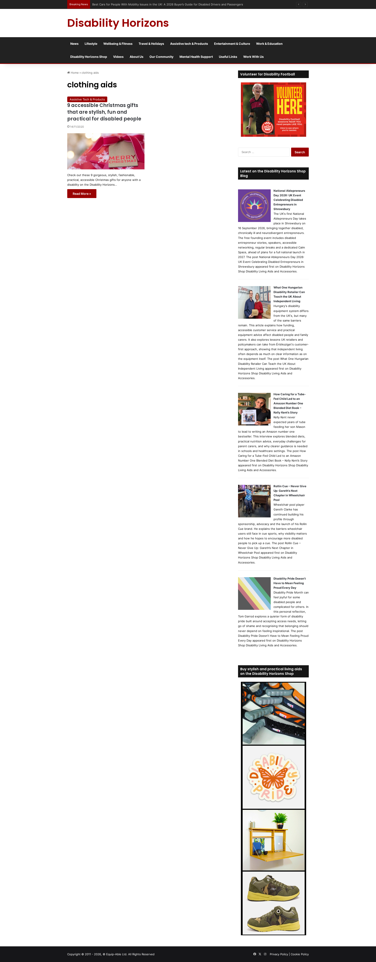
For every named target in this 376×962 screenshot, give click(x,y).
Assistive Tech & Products (87, 99)
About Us (136, 56)
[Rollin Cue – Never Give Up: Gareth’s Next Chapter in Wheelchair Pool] (254, 516)
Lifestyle (91, 43)
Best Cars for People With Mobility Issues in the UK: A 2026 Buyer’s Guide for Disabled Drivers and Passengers (167, 4)
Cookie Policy (300, 954)
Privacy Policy (279, 954)
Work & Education (269, 43)
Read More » (82, 193)
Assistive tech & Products (189, 43)
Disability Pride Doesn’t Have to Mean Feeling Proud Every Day (290, 583)
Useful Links (228, 56)
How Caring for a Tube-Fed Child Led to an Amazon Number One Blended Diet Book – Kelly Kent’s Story (290, 403)
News (74, 43)
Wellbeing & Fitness (118, 43)
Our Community (161, 56)
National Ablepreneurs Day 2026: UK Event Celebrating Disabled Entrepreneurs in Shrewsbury (289, 200)
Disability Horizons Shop (88, 56)
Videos (118, 56)
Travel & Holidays (151, 43)
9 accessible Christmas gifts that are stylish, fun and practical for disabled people (104, 112)
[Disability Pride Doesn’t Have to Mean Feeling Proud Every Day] (254, 608)
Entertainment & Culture (232, 43)
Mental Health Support (196, 56)
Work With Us (253, 56)
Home (74, 72)
